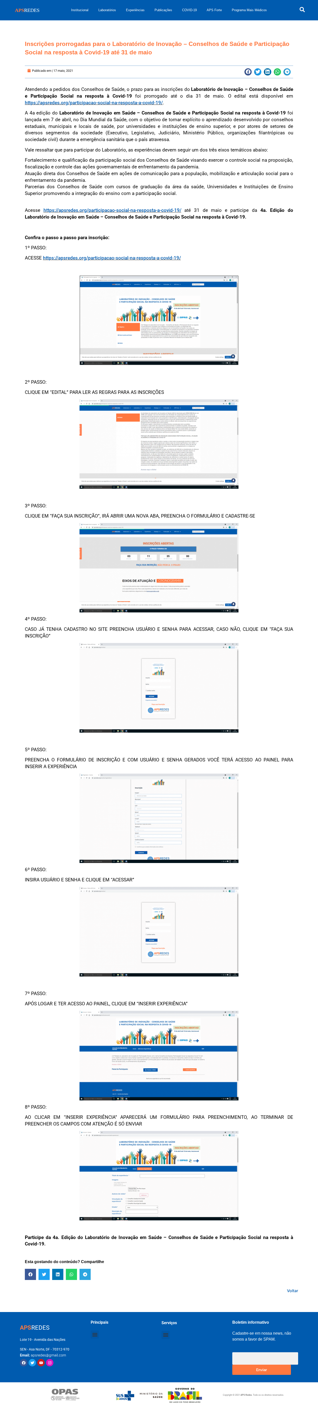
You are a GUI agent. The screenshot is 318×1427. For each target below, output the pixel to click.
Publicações (163, 10)
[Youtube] (41, 1362)
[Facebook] (23, 1362)
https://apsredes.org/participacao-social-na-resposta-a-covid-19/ (94, 103)
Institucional (79, 10)
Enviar (261, 1369)
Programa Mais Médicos (249, 10)
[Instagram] (49, 1362)
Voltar (292, 1290)
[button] (248, 71)
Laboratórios (107, 10)
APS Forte (214, 10)
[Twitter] (32, 1362)
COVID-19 (189, 10)
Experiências (135, 10)
